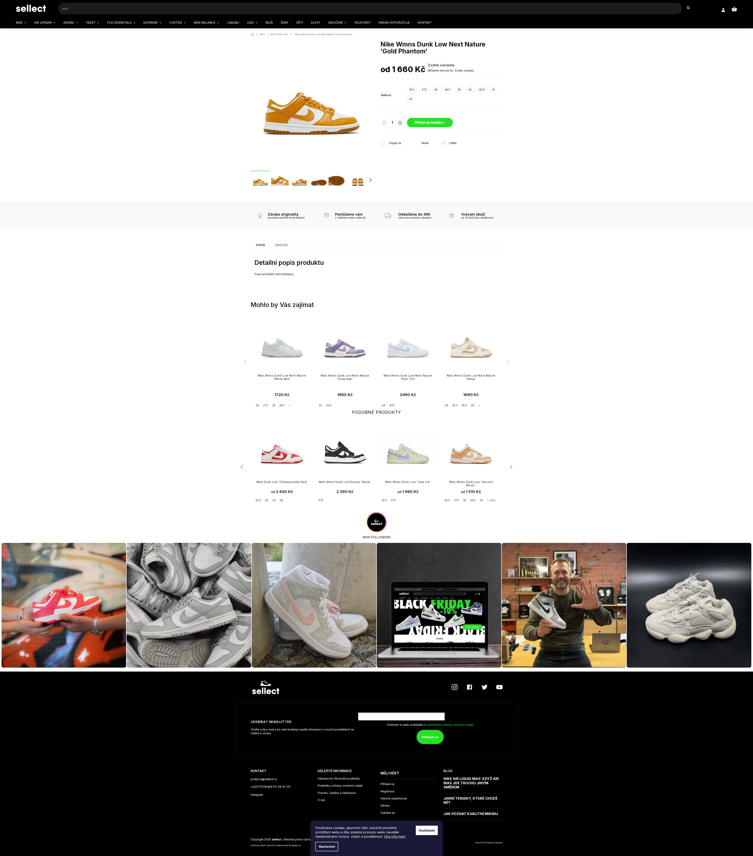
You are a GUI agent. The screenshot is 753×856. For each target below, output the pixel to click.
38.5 (473, 500)
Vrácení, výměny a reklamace (337, 793)
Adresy (385, 805)
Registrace (388, 791)
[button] (282, 399)
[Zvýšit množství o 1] (400, 123)
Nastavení (327, 847)
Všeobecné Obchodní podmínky (339, 778)
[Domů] (253, 34)
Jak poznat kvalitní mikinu (471, 814)
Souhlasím (427, 830)
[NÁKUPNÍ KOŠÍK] (734, 9)
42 (266, 500)
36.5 (384, 500)
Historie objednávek (394, 798)
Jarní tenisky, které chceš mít (470, 800)
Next (511, 466)
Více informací (395, 836)
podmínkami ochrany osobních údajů (449, 724)
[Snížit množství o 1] (384, 123)
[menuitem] (21, 22)
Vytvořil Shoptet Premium (489, 842)
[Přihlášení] (723, 10)
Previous (241, 466)
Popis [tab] (260, 245)
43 (274, 500)
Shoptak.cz (295, 845)
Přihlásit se (430, 737)
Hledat (690, 7)
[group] (282, 362)
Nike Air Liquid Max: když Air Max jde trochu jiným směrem (471, 783)
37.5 (320, 500)
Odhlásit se (388, 812)
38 (464, 500)
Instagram (257, 794)
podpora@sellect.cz (264, 779)
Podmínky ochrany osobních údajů (340, 785)
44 (281, 500)
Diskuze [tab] (281, 245)
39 (481, 500)
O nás (321, 800)
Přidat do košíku (428, 122)
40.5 (258, 500)
